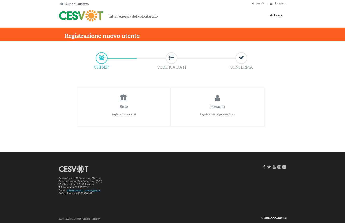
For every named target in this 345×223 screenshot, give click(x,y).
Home (278, 15)
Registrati (280, 3)
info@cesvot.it (75, 190)
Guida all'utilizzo (77, 4)
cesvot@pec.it (92, 190)
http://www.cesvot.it (275, 217)
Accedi (260, 3)
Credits (86, 218)
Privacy (96, 218)
